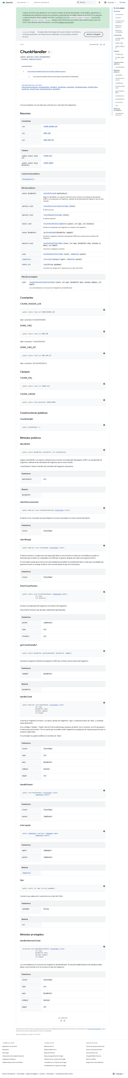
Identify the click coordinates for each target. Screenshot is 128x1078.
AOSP (22, 44)
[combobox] (86, 2)
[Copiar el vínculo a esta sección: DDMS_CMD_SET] (38, 347)
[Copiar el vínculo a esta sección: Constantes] (35, 298)
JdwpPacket (63, 224)
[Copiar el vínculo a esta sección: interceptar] (33, 825)
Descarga (5, 1053)
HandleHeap (62, 87)
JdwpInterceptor (35, 59)
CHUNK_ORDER (48, 163)
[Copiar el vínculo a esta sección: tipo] (26, 880)
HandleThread (34, 89)
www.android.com (92, 1053)
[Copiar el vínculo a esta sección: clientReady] (33, 540)
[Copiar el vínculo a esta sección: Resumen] (33, 113)
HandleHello (70, 87)
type (45, 264)
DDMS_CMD (47, 133)
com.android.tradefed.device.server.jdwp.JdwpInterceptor (46, 71)
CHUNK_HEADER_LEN (50, 126)
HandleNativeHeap (81, 87)
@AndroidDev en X (50, 1049)
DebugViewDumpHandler (30, 87)
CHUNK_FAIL (48, 156)
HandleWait (56, 89)
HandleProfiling (93, 87)
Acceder (123, 2)
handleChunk (48, 243)
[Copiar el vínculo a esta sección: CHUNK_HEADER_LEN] (43, 304)
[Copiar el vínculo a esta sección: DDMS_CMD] (34, 326)
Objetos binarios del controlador (12, 1062)
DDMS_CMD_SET (49, 140)
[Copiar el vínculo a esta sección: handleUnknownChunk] (42, 941)
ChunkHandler (27, 179)
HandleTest (25, 89)
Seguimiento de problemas (94, 1062)
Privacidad (50, 1074)
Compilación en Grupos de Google (55, 1062)
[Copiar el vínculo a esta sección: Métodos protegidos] (46, 935)
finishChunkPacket (51, 224)
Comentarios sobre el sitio (64, 1074)
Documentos (21, 2)
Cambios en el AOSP (66, 22)
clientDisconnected (51, 206)
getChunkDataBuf (50, 232)
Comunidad (20, 1074)
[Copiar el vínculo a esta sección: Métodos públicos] (43, 438)
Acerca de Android (8, 1074)
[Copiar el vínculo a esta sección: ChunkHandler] (35, 419)
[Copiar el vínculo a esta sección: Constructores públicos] (50, 413)
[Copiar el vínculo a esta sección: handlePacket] (35, 785)
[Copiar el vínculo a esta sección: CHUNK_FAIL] (34, 378)
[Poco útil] (104, 44)
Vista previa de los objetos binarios (13, 1056)
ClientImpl (64, 206)
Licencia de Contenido (94, 1029)
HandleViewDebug (46, 89)
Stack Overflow (91, 1059)
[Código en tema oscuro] (104, 310)
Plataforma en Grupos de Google (54, 1059)
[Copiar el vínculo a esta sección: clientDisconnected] (40, 502)
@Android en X (49, 1046)
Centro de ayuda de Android (95, 1046)
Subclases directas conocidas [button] (60, 87)
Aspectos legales (32, 1074)
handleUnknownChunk (37, 282)
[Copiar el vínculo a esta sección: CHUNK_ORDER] (37, 394)
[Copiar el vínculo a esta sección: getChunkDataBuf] (39, 645)
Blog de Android (49, 1053)
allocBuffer (48, 193)
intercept (47, 259)
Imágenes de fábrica (9, 1059)
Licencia (42, 1074)
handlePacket (49, 254)
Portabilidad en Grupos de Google (55, 1065)
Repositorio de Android (9, 1046)
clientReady (48, 215)
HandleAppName (44, 87)
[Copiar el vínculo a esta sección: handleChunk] (34, 697)
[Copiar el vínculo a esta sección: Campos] (32, 372)
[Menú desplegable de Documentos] (29, 2)
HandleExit (53, 87)
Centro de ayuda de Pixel (94, 1049)
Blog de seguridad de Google (53, 1056)
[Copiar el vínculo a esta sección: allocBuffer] (32, 444)
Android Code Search (41, 2)
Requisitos (5, 1049)
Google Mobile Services (93, 1056)
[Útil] (101, 44)
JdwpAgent (56, 259)
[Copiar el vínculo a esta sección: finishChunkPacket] (39, 586)
